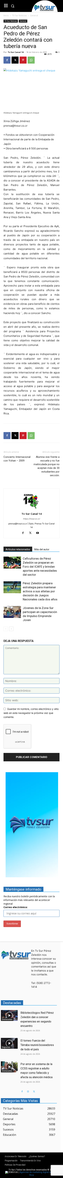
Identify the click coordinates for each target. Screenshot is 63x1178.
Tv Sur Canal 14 (15, 52)
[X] (15, 60)
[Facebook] (7, 60)
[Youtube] (39, 533)
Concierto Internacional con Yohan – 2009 (17, 458)
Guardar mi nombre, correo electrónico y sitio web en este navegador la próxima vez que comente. (31, 712)
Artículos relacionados (18, 549)
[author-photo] (31, 508)
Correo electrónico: (16, 907)
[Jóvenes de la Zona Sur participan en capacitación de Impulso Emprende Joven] (12, 612)
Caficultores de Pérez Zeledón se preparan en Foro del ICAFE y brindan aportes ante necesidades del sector (40, 566)
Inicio (6, 15)
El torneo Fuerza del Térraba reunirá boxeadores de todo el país (37, 1045)
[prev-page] (6, 629)
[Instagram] (28, 1092)
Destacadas (7, 1019)
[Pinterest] (23, 60)
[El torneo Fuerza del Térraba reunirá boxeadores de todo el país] (9, 1043)
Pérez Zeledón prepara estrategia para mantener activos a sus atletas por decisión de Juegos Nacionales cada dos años (40, 591)
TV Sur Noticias (19, 15)
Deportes (6, 1047)
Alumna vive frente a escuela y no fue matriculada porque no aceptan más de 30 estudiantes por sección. (46, 466)
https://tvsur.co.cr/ (31, 519)
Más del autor (41, 549)
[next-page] (11, 629)
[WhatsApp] (31, 60)
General (34, 15)
